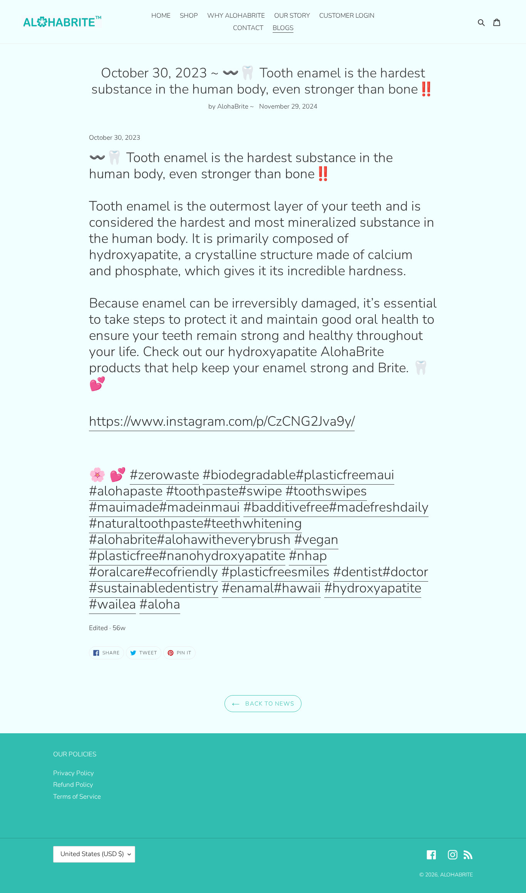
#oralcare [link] (116, 572)
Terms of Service (77, 796)
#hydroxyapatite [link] (372, 588)
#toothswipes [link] (326, 491)
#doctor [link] (405, 572)
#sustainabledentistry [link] (153, 588)
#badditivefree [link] (286, 507)
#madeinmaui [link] (199, 507)
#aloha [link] (159, 604)
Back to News (268, 703)
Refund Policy (73, 784)
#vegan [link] (316, 539)
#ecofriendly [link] (181, 572)
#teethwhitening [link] (252, 523)
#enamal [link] (248, 588)
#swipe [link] (260, 491)
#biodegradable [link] (249, 475)
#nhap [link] (308, 556)
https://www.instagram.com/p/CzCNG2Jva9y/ (222, 421)
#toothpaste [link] (202, 491)
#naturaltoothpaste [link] (146, 523)
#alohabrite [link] (123, 539)
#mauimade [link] (124, 507)
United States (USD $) (92, 854)
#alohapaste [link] (125, 491)
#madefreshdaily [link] (379, 507)
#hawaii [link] (297, 588)
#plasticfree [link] (124, 556)
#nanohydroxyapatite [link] (222, 556)
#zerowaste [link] (164, 475)
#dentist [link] (357, 572)
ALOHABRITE (456, 874)
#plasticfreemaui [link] (345, 475)
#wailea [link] (112, 604)
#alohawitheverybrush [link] (224, 539)
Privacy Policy (73, 773)
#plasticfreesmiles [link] (275, 572)
